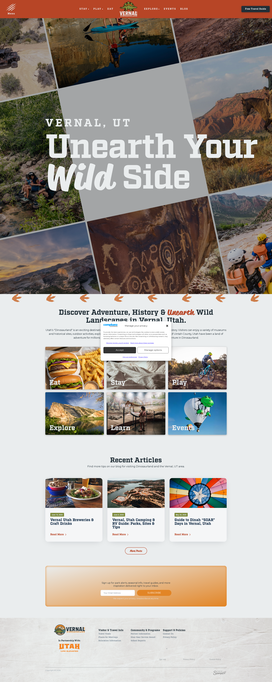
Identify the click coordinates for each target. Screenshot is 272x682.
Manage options (153, 350)
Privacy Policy (143, 357)
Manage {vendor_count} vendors (117, 343)
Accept (120, 350)
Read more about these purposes (142, 343)
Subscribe (154, 592)
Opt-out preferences (130, 357)
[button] (167, 325)
